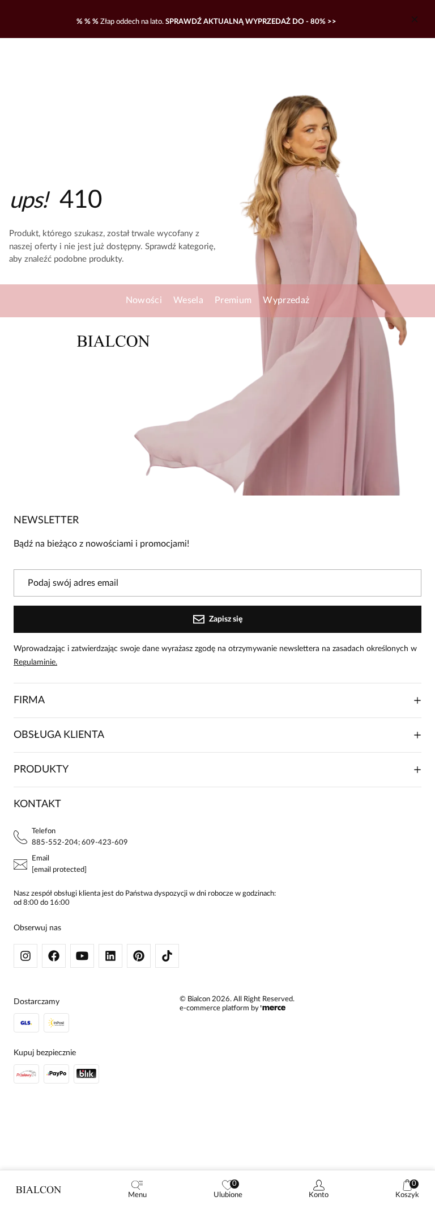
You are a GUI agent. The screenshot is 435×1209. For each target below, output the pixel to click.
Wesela (188, 300)
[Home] (38, 1190)
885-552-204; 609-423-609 (80, 842)
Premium (233, 300)
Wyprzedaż (286, 300)
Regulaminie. (35, 662)
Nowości (144, 300)
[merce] (273, 1008)
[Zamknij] (414, 19)
